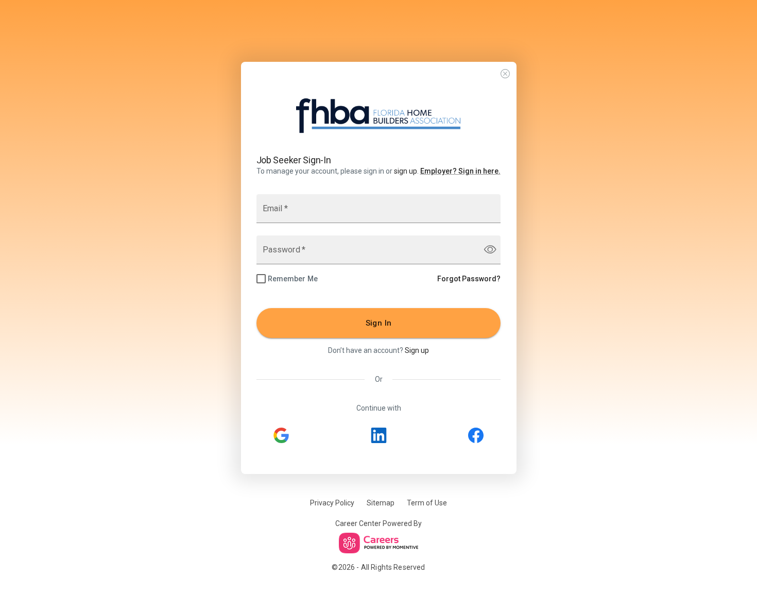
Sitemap (380, 503)
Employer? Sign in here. (460, 171)
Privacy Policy (332, 503)
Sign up (417, 350)
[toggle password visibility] (490, 249)
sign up (405, 171)
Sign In (379, 323)
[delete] (505, 74)
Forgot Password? (469, 279)
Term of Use (427, 503)
